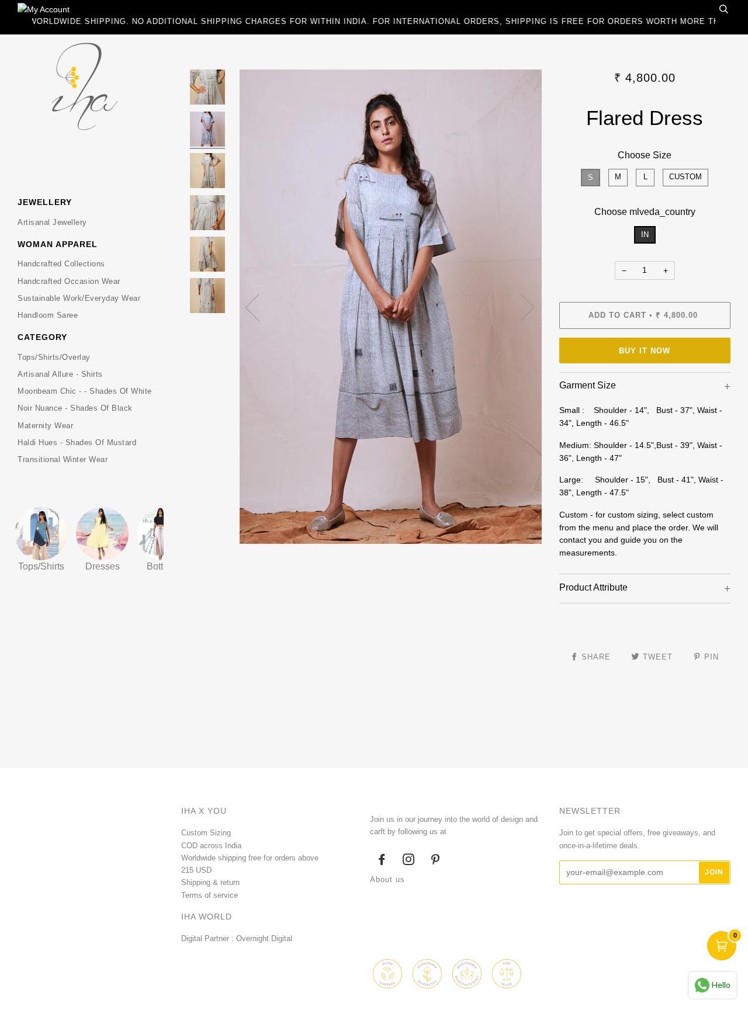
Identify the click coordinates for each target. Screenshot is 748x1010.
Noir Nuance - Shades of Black (75, 408)
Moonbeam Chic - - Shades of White (85, 391)
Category (42, 337)
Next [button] (520, 306)
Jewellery (45, 202)
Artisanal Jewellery (52, 222)
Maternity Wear (45, 425)
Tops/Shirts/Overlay (54, 357)
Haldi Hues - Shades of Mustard (77, 442)
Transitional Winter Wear (63, 459)
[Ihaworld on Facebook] (382, 861)
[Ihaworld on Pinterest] (436, 861)
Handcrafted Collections (61, 263)
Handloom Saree (48, 315)
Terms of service (209, 895)
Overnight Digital (264, 938)
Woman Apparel (58, 244)
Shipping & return (210, 882)
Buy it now (644, 350)
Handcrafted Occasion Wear (69, 281)
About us (387, 879)
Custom (685, 176)
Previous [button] (259, 306)
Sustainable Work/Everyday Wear (79, 298)
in (645, 234)
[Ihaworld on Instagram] (409, 861)
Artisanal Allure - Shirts (60, 374)
